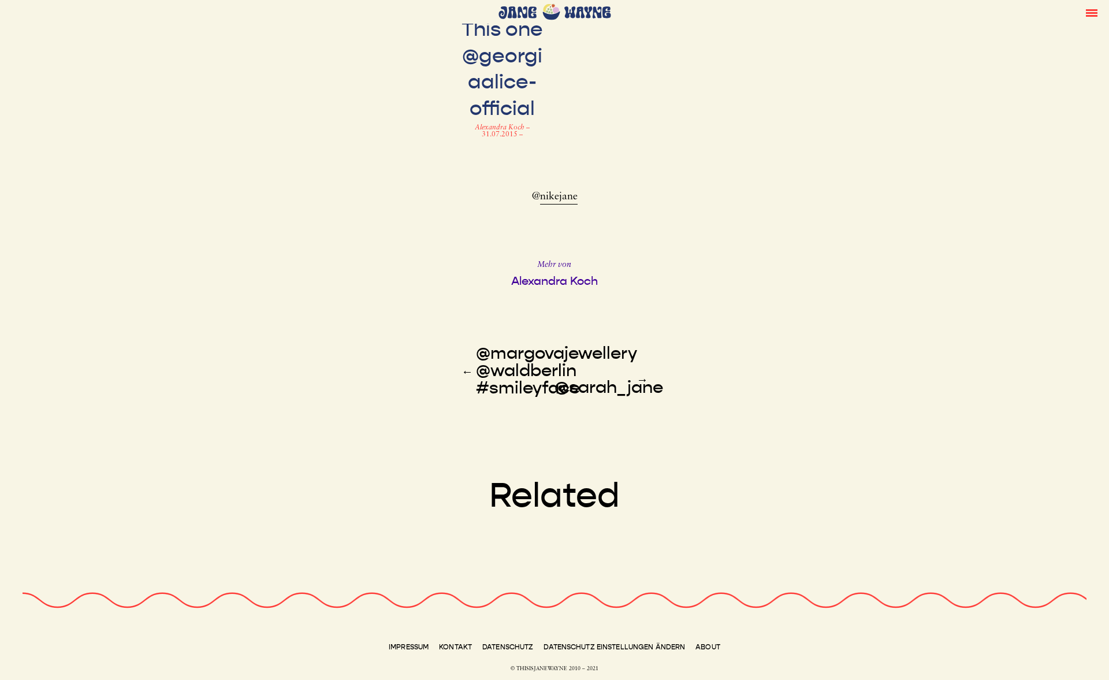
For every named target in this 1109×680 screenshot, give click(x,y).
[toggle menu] (1091, 12)
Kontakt (455, 647)
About (707, 647)
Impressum (409, 647)
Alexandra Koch (500, 127)
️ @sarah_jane (608, 387)
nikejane (559, 197)
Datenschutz (507, 647)
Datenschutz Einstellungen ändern (614, 647)
